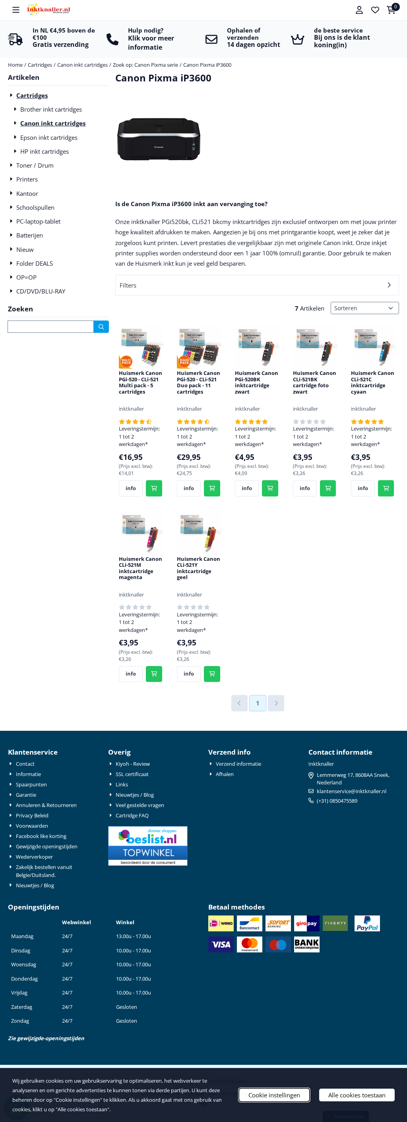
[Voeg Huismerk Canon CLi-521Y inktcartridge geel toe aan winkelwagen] (212, 674)
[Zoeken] (101, 327)
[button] (16, 10)
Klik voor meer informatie (151, 43)
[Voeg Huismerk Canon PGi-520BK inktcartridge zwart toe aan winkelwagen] (270, 488)
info (131, 488)
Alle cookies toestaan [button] (357, 1095)
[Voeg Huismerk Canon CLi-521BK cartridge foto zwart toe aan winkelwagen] (328, 488)
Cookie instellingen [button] (274, 1095)
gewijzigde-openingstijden (50, 1038)
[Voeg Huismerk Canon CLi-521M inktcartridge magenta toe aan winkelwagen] (154, 674)
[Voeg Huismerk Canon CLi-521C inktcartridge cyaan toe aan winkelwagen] (386, 488)
